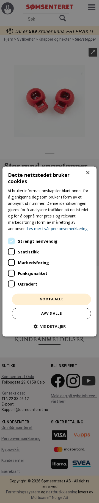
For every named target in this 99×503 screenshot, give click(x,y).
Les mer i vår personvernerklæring (57, 228)
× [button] (88, 173)
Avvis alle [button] (51, 313)
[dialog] (49, 251)
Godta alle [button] (51, 299)
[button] (50, 326)
